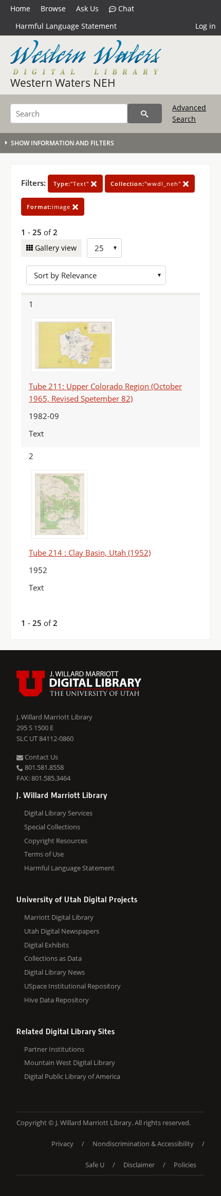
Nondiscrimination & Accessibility (143, 1143)
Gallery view (55, 248)
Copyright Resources (55, 840)
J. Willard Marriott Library (54, 717)
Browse (53, 8)
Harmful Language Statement (66, 26)
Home (20, 8)
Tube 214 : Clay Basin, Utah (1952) (90, 552)
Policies (185, 1164)
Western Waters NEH (63, 82)
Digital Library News (54, 972)
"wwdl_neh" (146, 183)
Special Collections (52, 826)
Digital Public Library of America (72, 1076)
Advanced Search (189, 113)
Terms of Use (44, 854)
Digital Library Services (58, 813)
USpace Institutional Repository (72, 986)
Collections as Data (53, 958)
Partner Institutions (54, 1049)
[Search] (144, 113)
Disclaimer (139, 1164)
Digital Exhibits (46, 945)
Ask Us (87, 8)
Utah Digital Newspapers (61, 931)
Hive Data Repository (56, 999)
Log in (205, 26)
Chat (125, 8)
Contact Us (40, 757)
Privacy (62, 1143)
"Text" (72, 183)
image (49, 207)
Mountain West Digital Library (69, 1062)
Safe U (94, 1164)
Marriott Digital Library (59, 917)
